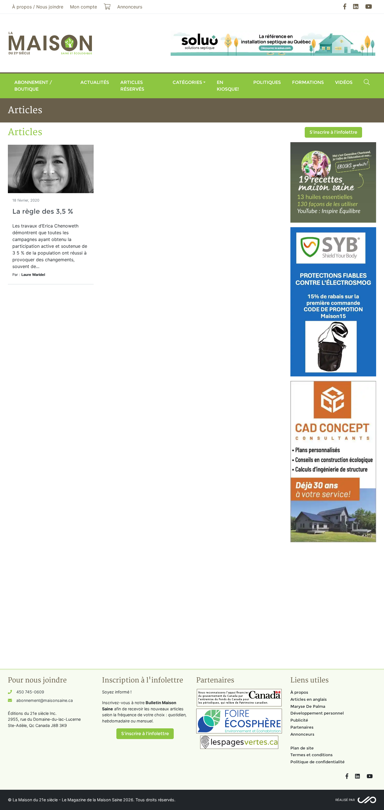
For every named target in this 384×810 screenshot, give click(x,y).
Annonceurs (302, 734)
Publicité (299, 720)
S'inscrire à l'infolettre (333, 132)
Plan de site (302, 748)
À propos (299, 692)
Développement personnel (317, 713)
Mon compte (83, 7)
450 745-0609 (30, 691)
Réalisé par (345, 800)
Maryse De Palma (307, 706)
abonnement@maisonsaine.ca (44, 700)
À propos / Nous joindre (37, 7)
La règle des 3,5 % (42, 211)
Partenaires (301, 727)
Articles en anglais (308, 699)
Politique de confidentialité (317, 761)
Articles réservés (132, 86)
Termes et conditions (311, 754)
